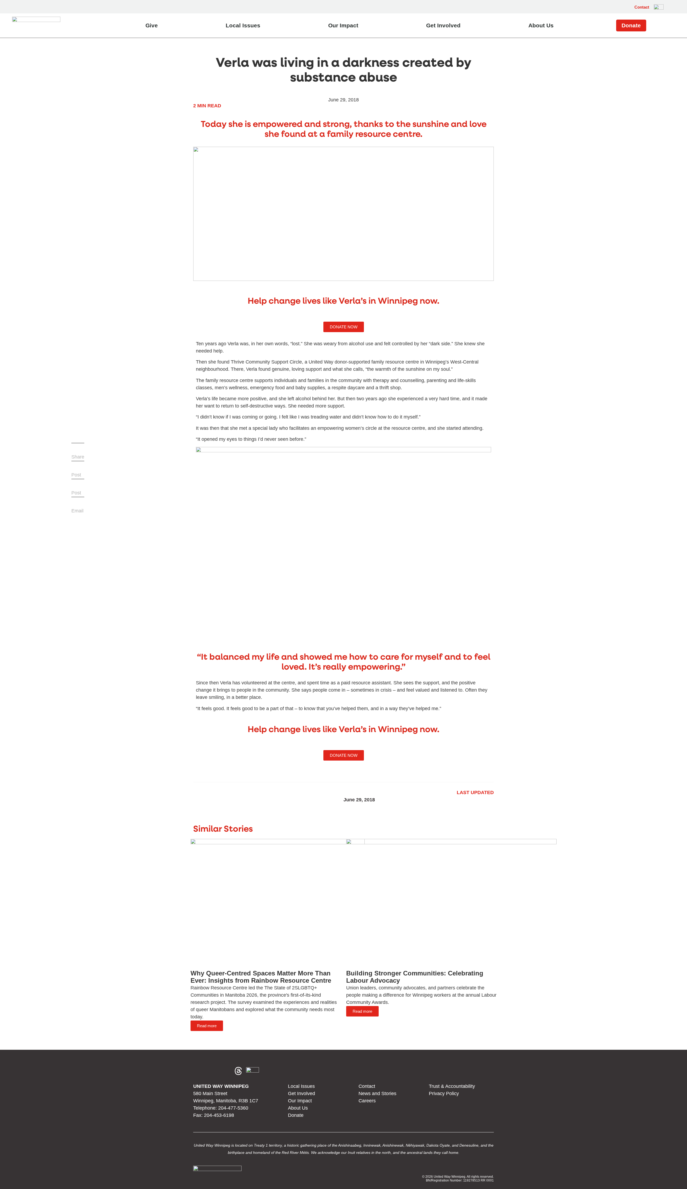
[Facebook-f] (199, 1071)
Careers (367, 1100)
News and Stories (377, 1093)
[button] (670, 7)
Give (151, 25)
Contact (641, 7)
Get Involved (443, 25)
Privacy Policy (444, 1093)
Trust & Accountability (452, 1086)
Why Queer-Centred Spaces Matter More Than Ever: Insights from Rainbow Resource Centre (261, 977)
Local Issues (243, 25)
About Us (541, 25)
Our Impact (343, 25)
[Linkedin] (225, 1071)
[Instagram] (212, 1071)
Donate (631, 25)
